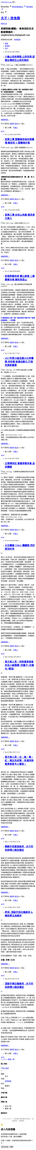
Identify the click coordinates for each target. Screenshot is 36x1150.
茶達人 (15, 127)
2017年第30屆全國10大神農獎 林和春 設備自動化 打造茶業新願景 (19, 361)
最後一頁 (11, 1059)
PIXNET (9, 1119)
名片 (6, 48)
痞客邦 (12, 124)
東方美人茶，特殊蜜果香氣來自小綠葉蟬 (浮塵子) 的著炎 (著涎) (19, 665)
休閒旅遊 (17, 39)
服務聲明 (21, 1121)
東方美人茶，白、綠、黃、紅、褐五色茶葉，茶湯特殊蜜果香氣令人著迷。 (19, 760)
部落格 (7, 46)
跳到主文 (4, 23)
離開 (11, 1147)
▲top (2, 131)
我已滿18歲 (5, 1147)
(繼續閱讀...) (5, 120)
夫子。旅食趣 (10, 18)
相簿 (6, 43)
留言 (16, 124)
